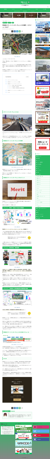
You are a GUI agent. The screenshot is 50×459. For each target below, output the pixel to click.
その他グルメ (39, 206)
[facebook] (15, 31)
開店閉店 (5, 9)
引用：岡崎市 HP (17, 56)
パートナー (32, 11)
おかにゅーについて (17, 11)
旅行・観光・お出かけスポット (42, 208)
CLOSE (27, 76)
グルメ (21, 9)
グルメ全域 (38, 174)
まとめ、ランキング (40, 214)
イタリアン (38, 200)
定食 (37, 194)
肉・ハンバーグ (39, 190)
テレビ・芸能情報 (40, 162)
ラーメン (38, 186)
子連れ (38, 172)
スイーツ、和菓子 (39, 202)
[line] (20, 31)
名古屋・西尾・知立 (40, 176)
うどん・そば (39, 192)
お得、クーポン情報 (40, 216)
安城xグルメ (39, 182)
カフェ (38, 188)
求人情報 (38, 218)
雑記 (37, 212)
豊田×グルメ (39, 180)
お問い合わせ (25, 11)
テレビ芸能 (44, 9)
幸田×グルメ (39, 184)
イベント (29, 9)
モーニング (38, 166)
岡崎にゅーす (39, 156)
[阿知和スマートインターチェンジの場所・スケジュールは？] (17, 31)
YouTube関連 (39, 164)
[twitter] (12, 31)
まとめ (37, 9)
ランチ (38, 168)
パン (37, 204)
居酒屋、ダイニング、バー (41, 196)
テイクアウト (39, 170)
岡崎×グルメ (39, 178)
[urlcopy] (22, 31)
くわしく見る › (17, 399)
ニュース (13, 9)
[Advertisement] (17, 102)
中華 (37, 198)
